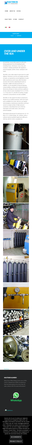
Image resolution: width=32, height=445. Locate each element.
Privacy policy (16, 441)
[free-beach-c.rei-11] (16, 269)
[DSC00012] (16, 163)
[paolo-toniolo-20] (16, 349)
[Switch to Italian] (6, 27)
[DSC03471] (16, 216)
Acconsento (16, 437)
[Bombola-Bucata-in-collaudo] (16, 137)
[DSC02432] (16, 190)
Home (12, 35)
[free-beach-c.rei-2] (16, 243)
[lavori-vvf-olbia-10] (16, 296)
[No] (30, 430)
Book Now (6, 369)
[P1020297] (16, 322)
